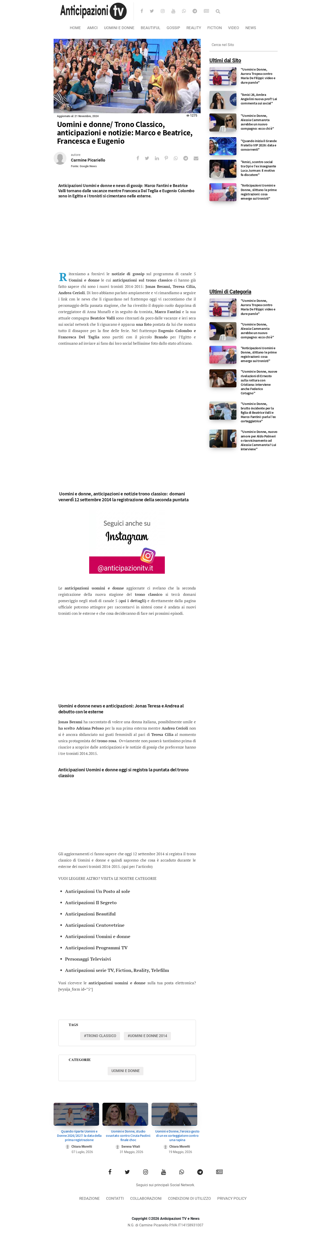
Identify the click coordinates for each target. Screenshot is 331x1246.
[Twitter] (155, 11)
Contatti (115, 1198)
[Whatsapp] (187, 11)
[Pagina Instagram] (127, 542)
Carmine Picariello (88, 160)
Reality (193, 28)
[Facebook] (145, 11)
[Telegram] (198, 11)
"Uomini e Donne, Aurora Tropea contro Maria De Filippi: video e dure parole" (258, 76)
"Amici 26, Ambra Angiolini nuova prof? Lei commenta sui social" (259, 99)
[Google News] (209, 11)
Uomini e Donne (119, 28)
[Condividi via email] (199, 158)
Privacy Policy (232, 1198)
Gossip (173, 28)
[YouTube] (176, 11)
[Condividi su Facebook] (140, 158)
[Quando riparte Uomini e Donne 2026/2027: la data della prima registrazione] (76, 1114)
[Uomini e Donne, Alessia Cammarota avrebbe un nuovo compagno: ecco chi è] (222, 122)
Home (75, 28)
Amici (92, 28)
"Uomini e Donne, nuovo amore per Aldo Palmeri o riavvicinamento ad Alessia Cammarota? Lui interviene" (259, 440)
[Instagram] (165, 11)
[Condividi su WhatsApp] (178, 158)
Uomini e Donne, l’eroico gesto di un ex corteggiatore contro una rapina (177, 1135)
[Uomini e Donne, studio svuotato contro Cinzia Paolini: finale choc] (125, 1114)
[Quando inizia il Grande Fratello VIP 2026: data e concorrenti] (222, 146)
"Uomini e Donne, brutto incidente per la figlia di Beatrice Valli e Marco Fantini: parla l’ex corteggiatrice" (258, 412)
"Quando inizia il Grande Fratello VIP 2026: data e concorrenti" (259, 145)
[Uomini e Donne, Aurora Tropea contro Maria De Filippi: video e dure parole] (222, 76)
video (233, 28)
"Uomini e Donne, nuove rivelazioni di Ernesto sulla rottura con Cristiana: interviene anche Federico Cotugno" (259, 382)
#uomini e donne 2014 (147, 1036)
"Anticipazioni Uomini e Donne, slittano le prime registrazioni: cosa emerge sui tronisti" (259, 192)
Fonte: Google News (84, 166)
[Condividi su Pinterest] (169, 158)
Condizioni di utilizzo (189, 1198)
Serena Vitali (130, 1146)
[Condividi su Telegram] (188, 158)
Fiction (214, 28)
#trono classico (100, 1036)
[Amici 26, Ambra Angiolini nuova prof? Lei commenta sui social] (222, 99)
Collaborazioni (146, 1198)
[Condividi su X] (150, 158)
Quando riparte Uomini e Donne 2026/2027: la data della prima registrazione (79, 1135)
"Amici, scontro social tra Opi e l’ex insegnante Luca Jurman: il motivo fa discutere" (258, 168)
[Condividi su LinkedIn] (160, 158)
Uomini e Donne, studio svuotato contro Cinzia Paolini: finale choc (128, 1135)
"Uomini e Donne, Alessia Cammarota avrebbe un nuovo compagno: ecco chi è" (257, 122)
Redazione (89, 1198)
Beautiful (150, 28)
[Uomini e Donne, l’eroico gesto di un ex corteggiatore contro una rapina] (174, 1114)
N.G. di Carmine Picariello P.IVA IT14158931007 (165, 1225)
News (250, 28)
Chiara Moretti (81, 1146)
